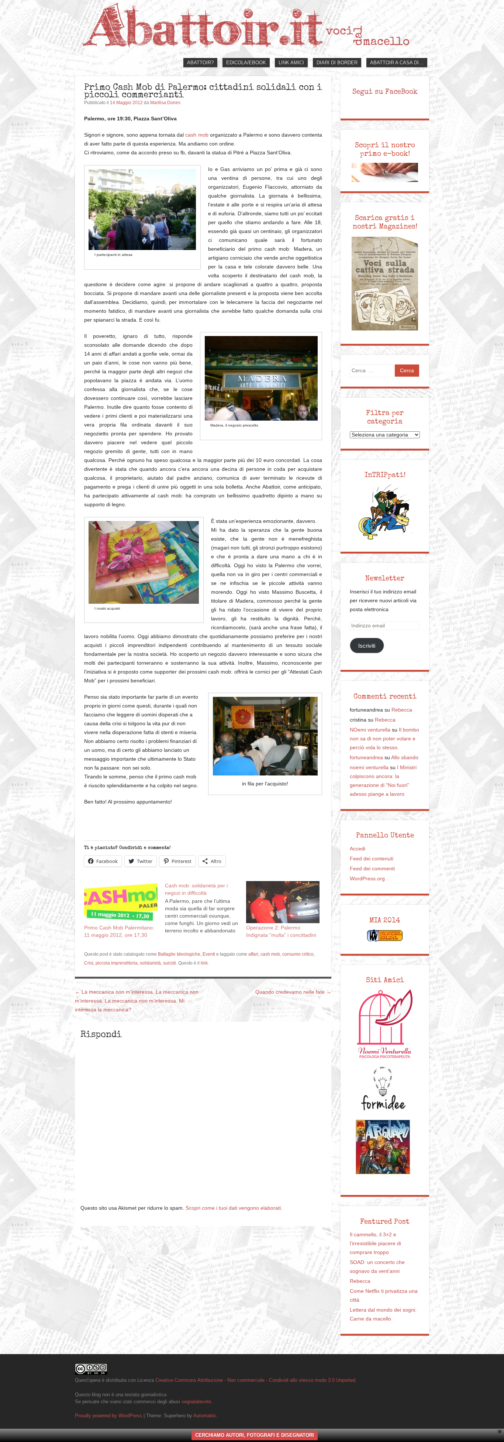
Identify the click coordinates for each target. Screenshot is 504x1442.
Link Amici (291, 62)
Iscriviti (366, 646)
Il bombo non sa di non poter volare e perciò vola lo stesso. (384, 738)
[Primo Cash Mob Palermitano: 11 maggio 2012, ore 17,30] (121, 902)
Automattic (205, 1415)
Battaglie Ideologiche (179, 954)
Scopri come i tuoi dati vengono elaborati (233, 1208)
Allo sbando (404, 757)
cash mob (196, 135)
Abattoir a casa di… (397, 62)
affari (253, 954)
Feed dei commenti (372, 868)
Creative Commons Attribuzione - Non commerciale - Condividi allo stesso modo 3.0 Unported (255, 1380)
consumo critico (298, 954)
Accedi (357, 849)
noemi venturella (369, 767)
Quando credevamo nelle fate (293, 992)
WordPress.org (367, 878)
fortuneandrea (366, 757)
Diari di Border (337, 62)
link (204, 963)
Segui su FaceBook (385, 91)
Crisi (88, 963)
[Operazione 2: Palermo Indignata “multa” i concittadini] (283, 902)
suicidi (169, 963)
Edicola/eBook (246, 62)
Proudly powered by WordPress (108, 1415)
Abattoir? (200, 62)
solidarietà (150, 963)
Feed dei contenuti (371, 859)
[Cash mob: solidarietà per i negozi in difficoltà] (205, 907)
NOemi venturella (370, 730)
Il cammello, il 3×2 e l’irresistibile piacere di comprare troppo (375, 1243)
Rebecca (401, 710)
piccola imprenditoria (117, 963)
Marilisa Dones (165, 102)
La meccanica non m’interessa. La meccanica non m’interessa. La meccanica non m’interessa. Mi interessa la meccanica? (137, 1001)
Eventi (209, 954)
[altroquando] (383, 1147)
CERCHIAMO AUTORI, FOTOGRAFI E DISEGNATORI (254, 1435)
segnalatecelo (196, 1401)
